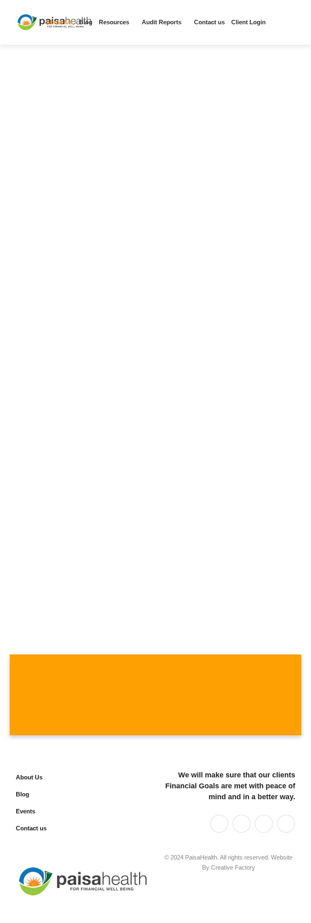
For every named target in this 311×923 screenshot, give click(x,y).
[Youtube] (262, 23)
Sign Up (278, 695)
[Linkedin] (235, 23)
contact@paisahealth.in (148, 572)
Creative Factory (233, 867)
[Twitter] (249, 23)
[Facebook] (276, 23)
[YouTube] (241, 824)
